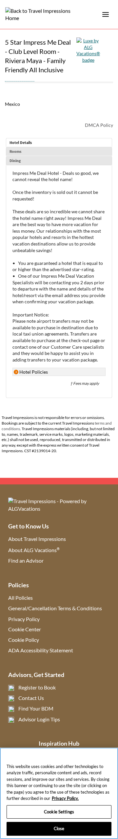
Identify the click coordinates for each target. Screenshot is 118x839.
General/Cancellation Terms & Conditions (55, 608)
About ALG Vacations (34, 550)
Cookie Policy (23, 640)
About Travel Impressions (37, 539)
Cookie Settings (59, 811)
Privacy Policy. (65, 798)
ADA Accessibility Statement (40, 650)
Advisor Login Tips (39, 719)
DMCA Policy (99, 125)
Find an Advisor (26, 560)
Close (59, 828)
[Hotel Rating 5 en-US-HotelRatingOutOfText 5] (19, 78)
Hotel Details (21, 142)
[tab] (59, 142)
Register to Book (37, 687)
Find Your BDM (35, 708)
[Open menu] (105, 14)
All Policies (20, 597)
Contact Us (31, 698)
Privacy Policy (24, 619)
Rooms (15, 151)
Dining (15, 160)
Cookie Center (24, 629)
